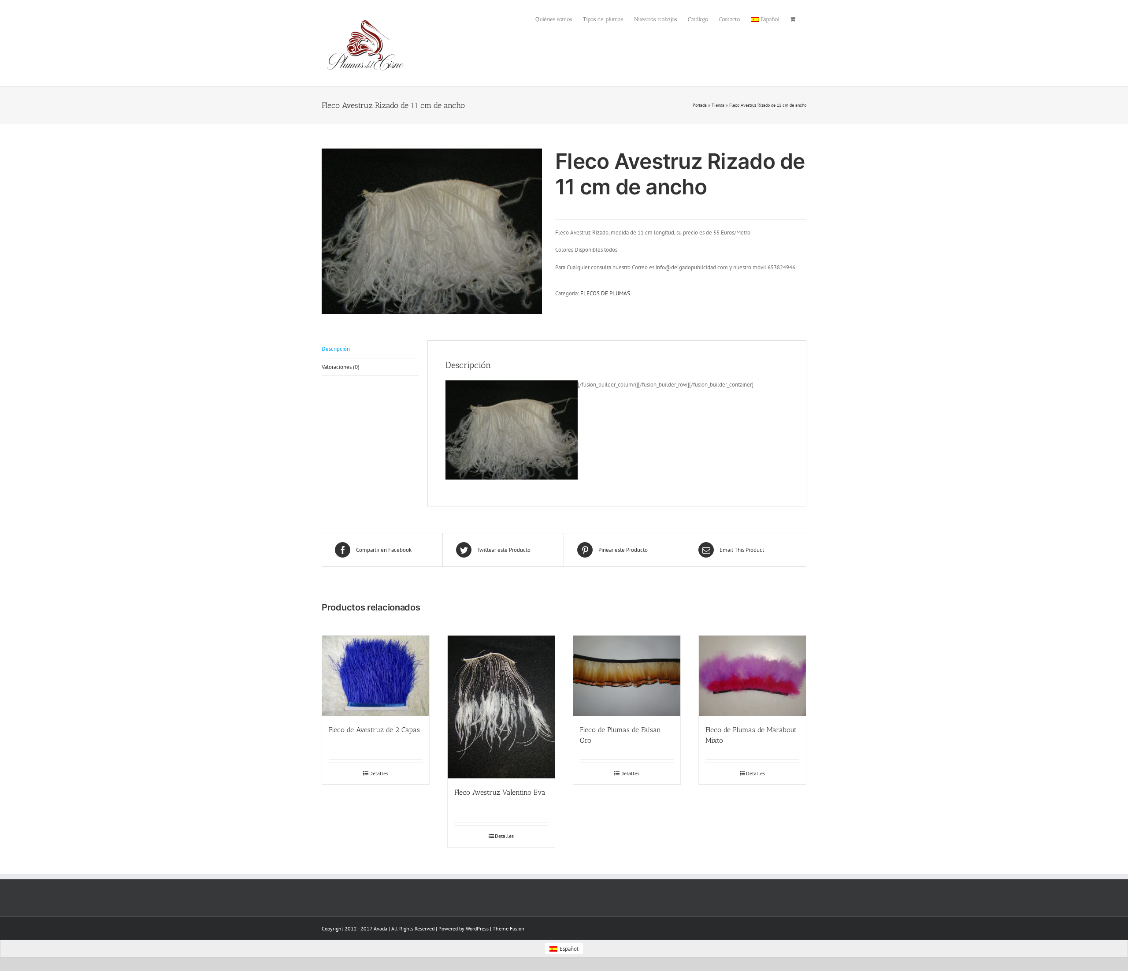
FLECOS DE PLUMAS (605, 293)
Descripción (336, 349)
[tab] (370, 349)
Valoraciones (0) (341, 367)
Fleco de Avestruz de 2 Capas (374, 729)
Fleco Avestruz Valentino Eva (499, 792)
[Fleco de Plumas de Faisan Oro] (626, 676)
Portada (700, 105)
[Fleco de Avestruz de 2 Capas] (375, 676)
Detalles (378, 773)
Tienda (718, 105)
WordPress (477, 928)
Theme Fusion (508, 928)
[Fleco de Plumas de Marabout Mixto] (752, 676)
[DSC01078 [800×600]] (432, 231)
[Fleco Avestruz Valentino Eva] (501, 707)
